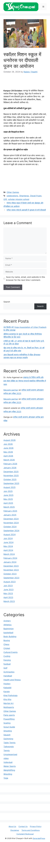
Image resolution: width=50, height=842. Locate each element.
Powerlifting (9, 719)
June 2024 (8, 542)
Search (6, 302)
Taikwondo (8, 746)
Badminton (8, 629)
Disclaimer (14, 830)
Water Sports (9, 766)
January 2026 (9, 468)
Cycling (6, 656)
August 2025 (9, 487)
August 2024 (9, 534)
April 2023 (8, 597)
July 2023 (8, 585)
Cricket (6, 648)
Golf (5, 668)
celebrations (12, 196)
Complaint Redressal (25, 834)
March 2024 (9, 554)
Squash (6, 735)
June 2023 (8, 589)
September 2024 (11, 530)
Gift (5, 199)
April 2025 (8, 503)
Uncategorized (10, 754)
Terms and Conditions (31, 830)
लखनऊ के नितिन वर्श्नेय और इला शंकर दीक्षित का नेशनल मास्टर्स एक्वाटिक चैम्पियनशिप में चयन (24, 381)
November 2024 (11, 523)
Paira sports (9, 715)
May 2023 (8, 593)
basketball (8, 632)
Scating (6, 723)
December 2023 (11, 566)
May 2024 (8, 546)
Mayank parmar (10, 390)
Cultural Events (10, 652)
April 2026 (8, 456)
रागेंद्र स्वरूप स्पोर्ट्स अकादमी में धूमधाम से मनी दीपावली (26, 210)
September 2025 (11, 483)
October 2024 (10, 527)
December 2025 (10, 471)
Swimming (8, 739)
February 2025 (10, 511)
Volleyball (7, 762)
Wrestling (7, 774)
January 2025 (9, 515)
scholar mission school (18, 199)
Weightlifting (9, 770)
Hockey (6, 684)
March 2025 (9, 507)
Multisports (8, 707)
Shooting (7, 731)
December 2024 (11, 519)
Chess (6, 644)
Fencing (7, 660)
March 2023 (9, 601)
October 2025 (9, 479)
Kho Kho (7, 699)
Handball (7, 676)
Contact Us (23, 826)
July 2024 (8, 538)
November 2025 (11, 475)
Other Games (13, 192)
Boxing (6, 640)
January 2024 (9, 562)
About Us (12, 826)
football (7, 664)
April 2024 (8, 550)
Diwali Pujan (36, 196)
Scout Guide (9, 727)
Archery (7, 621)
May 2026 (8, 452)
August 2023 (9, 582)
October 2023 (10, 574)
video (6, 758)
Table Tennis (9, 743)
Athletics (7, 625)
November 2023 (11, 570)
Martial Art (8, 703)
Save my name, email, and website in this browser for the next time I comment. (25, 278)
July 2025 (8, 491)
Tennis (6, 750)
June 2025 (8, 495)
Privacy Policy (35, 826)
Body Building (9, 636)
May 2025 (8, 499)
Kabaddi (7, 687)
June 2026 (8, 448)
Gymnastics (8, 672)
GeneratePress (39, 838)
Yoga (5, 778)
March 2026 (9, 460)
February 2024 (10, 558)
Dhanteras (24, 196)
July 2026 (8, 444)
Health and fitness (12, 680)
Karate (6, 691)
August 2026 (9, 440)
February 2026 (10, 464)
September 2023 (11, 578)
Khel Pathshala (10, 695)
